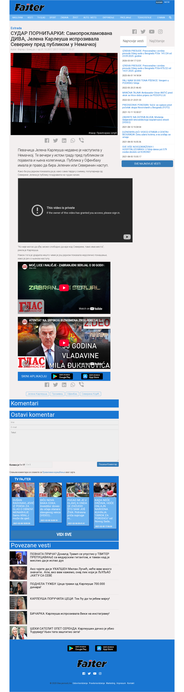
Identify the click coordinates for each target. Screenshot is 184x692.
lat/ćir (167, 2)
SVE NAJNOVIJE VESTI (147, 163)
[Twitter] (55, 140)
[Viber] (81, 140)
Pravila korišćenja (97, 683)
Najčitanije (157, 41)
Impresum (121, 683)
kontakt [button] (159, 2)
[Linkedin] (64, 140)
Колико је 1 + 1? (17, 465)
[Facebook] (47, 140)
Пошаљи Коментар (108, 464)
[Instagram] (160, 31)
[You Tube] (151, 31)
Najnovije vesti (133, 41)
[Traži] (170, 18)
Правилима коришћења (53, 472)
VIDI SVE (64, 534)
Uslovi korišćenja (80, 683)
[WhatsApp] (72, 140)
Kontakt (130, 683)
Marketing (110, 683)
